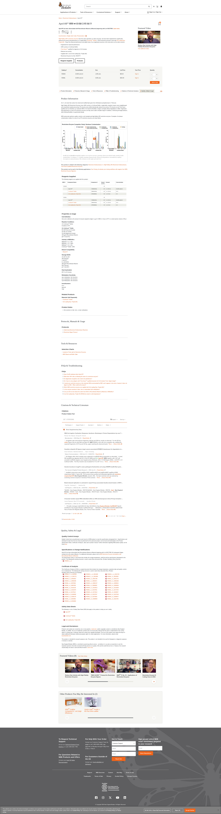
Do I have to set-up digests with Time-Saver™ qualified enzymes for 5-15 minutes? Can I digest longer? (90, 381)
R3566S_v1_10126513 (91, 587)
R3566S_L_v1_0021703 (113, 574)
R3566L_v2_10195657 (112, 592)
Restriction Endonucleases (69, 18)
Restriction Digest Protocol (70, 332)
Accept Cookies (190, 810)
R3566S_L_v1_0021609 (92, 574)
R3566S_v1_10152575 (70, 590)
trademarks (94, 629)
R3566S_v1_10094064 (113, 585)
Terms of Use (130, 772)
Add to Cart (155, 82)
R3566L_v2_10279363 (91, 596)
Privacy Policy (111, 810)
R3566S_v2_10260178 (70, 596)
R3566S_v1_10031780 (91, 578)
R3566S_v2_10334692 (70, 601)
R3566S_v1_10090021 (113, 583)
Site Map (119, 772)
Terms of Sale (99, 776)
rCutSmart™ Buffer (72, 191)
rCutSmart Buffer (91, 40)
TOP (161, 91)
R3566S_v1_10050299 (70, 581)
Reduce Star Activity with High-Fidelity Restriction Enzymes (147, 45)
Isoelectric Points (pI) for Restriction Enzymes (74, 352)
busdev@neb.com (66, 635)
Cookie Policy (119, 776)
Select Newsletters (145, 753)
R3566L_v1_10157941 (91, 590)
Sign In (137, 74)
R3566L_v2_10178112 (70, 592)
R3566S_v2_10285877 (113, 596)
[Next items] (154, 682)
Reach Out (119, 759)
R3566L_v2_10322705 (112, 599)
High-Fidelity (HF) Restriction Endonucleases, (115, 164)
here (66, 544)
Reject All (177, 810)
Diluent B (65, 252)
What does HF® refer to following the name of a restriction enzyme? (81, 376)
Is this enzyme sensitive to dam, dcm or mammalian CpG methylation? (82, 389)
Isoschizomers (62, 36)
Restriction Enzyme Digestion (68, 171)
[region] (110, 810)
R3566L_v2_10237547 (91, 594)
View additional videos (143, 48)
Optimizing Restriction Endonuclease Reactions (76, 330)
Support (89, 772)
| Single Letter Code (71, 36)
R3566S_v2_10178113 (91, 592)
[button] (149, 6)
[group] (110, 668)
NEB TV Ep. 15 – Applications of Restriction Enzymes (127, 676)
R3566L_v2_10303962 (70, 599)
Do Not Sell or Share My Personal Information (157, 810)
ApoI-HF (68, 612)
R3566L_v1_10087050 (70, 585)
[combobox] (116, 6)
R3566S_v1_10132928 (113, 587)
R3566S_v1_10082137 (91, 583)
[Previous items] (67, 682)
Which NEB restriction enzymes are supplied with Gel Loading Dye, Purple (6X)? (84, 387)
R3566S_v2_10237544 (113, 594)
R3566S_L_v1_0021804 (92, 576)
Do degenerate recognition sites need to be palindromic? (78, 378)
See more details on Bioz (121, 519)
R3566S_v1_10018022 (70, 578)
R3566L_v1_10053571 (91, 581)
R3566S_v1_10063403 (113, 581)
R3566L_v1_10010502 (112, 576)
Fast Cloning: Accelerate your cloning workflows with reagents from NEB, (109, 169)
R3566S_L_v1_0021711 (70, 576)
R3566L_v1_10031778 (112, 578)
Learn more (116, 28)
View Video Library (82, 656)
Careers (110, 772)
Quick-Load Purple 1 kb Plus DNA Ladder (92, 710)
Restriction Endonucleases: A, (96, 164)
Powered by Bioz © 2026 (69, 519)
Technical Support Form (72, 744)
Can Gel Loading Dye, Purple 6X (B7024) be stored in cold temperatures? (82, 394)
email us (61, 746)
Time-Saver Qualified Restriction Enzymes (71, 166)
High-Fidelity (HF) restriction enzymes (68, 38)
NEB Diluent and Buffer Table (70, 354)
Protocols (80, 60)
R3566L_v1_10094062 (91, 585)
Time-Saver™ (64, 49)
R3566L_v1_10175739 (112, 590)
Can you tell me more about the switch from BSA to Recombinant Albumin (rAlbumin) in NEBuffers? (89, 391)
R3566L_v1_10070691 (70, 583)
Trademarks (87, 776)
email (86, 744)
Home (60, 18)
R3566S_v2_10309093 (91, 599)
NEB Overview (100, 772)
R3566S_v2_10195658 (70, 594)
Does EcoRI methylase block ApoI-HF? (74, 374)
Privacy (109, 776)
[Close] (218, 810)
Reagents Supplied (66, 60)
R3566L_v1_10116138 (70, 587)
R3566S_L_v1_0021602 (71, 574)
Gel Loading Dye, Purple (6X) (74, 193)
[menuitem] (69, 12)
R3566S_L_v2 (68, 561)
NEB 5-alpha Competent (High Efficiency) (73, 711)
